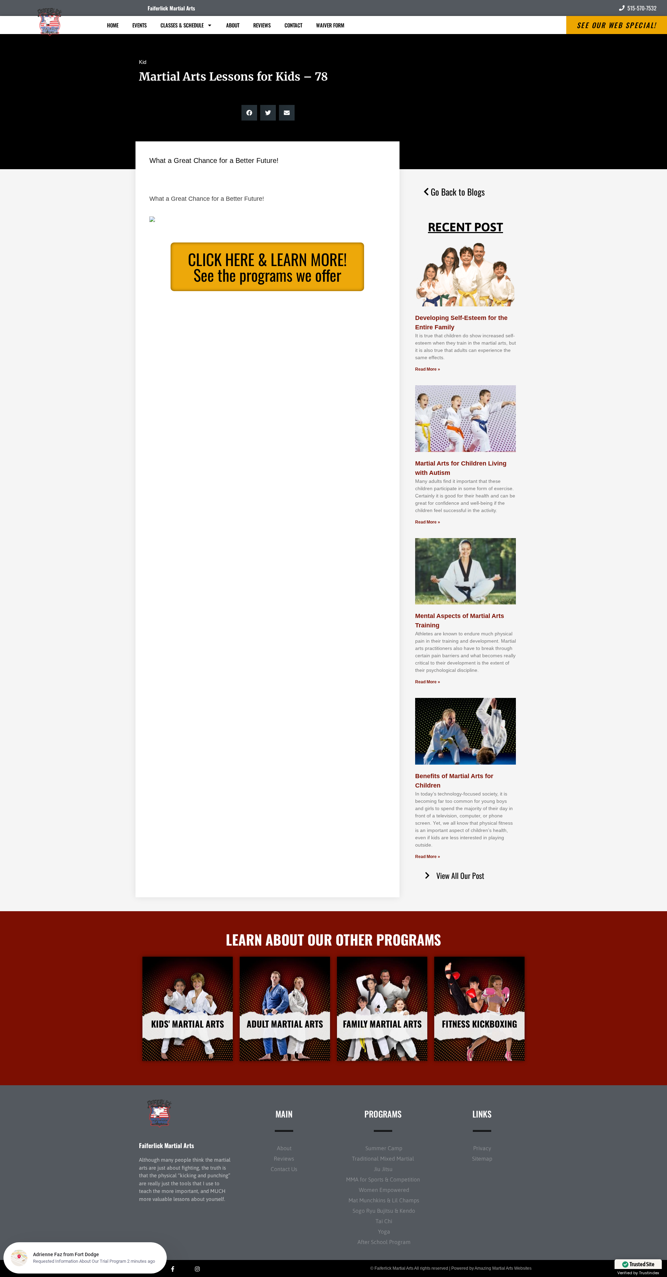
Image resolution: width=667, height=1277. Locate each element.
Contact (293, 25)
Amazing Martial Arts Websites (503, 1268)
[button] (249, 113)
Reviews (262, 25)
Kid (142, 62)
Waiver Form (330, 25)
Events (139, 25)
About (232, 25)
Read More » (427, 369)
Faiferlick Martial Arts (171, 8)
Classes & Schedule (182, 25)
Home (112, 25)
